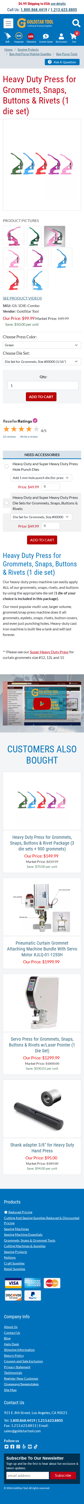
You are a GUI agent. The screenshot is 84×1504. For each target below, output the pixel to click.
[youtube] (30, 1446)
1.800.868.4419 (34, 9)
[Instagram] (18, 1446)
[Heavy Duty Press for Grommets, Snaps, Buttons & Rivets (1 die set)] (42, 164)
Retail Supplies (14, 1269)
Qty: (43, 376)
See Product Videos (22, 298)
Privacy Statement (17, 1367)
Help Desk (11, 1344)
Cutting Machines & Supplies (25, 1246)
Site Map (10, 1390)
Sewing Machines (16, 1229)
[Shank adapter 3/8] (42, 1108)
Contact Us (12, 1333)
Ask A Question (64, 62)
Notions (10, 1257)
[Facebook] (13, 1446)
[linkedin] (24, 1446)
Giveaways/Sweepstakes (21, 1384)
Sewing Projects (15, 1252)
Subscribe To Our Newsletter (35, 1458)
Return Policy (14, 1356)
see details (58, 4)
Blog (7, 1338)
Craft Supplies (14, 1263)
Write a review (29, 436)
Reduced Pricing (20, 1212)
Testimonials (13, 1373)
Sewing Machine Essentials (23, 1234)
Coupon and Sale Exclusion (23, 1361)
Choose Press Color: (20, 336)
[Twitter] (7, 1446)
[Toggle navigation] (8, 23)
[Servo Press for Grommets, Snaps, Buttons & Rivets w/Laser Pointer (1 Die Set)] (42, 1002)
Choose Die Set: (16, 353)
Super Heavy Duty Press (49, 652)
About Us (11, 1327)
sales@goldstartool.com (22, 1431)
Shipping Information (19, 1350)
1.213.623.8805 (63, 9)
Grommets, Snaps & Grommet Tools (29, 1240)
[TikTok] (35, 1446)
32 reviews (9, 436)
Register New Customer (21, 1378)
